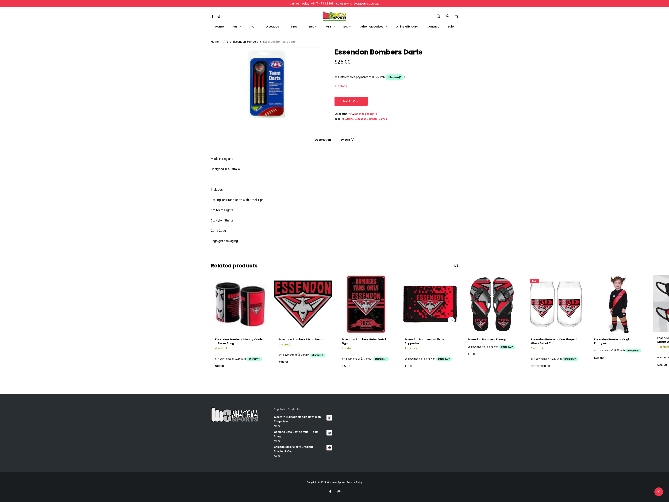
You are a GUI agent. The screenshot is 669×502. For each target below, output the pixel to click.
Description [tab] (323, 139)
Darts (350, 119)
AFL (226, 41)
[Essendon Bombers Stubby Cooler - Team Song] (240, 304)
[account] (447, 16)
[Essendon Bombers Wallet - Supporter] (429, 304)
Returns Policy (354, 482)
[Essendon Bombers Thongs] (492, 304)
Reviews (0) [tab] (346, 139)
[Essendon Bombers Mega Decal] (303, 304)
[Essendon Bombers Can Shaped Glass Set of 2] (556, 304)
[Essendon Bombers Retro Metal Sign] (366, 304)
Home (215, 41)
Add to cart (351, 101)
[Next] (451, 320)
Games (383, 119)
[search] (438, 16)
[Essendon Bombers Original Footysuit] (619, 304)
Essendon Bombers (245, 41)
